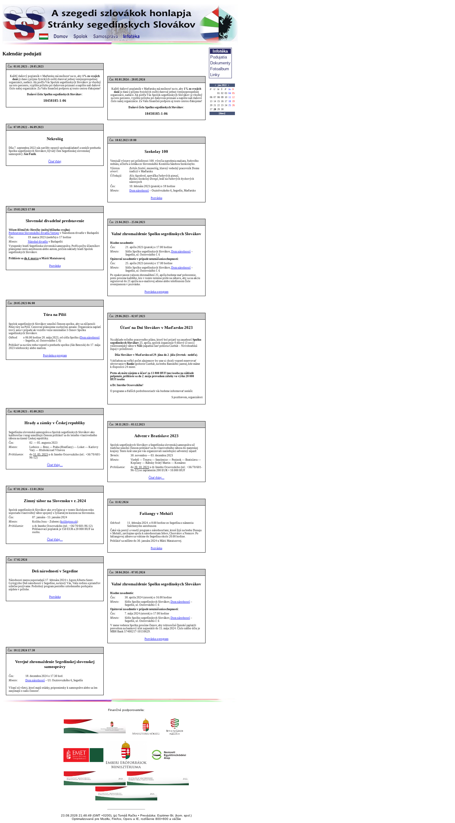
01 (218, 93)
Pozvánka (156, 198)
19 (233, 101)
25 (229, 105)
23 (222, 105)
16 (222, 101)
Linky (215, 74)
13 (211, 101)
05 (233, 93)
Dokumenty (220, 63)
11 (229, 97)
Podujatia (218, 57)
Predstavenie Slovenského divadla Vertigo (34, 233)
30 (222, 109)
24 (226, 105)
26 (233, 105)
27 (211, 109)
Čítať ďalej (54, 161)
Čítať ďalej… (55, 465)
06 (211, 97)
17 (226, 101)
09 (222, 97)
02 (222, 93)
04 (229, 93)
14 (215, 101)
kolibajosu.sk (69, 521)
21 (215, 105)
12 (233, 97)
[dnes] (222, 113)
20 (211, 105)
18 (229, 101)
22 (218, 105)
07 (215, 97)
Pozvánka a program (156, 291)
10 (226, 97)
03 (226, 93)
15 (218, 101)
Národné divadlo (38, 241)
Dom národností (139, 190)
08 (218, 97)
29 (218, 109)
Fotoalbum (219, 69)
